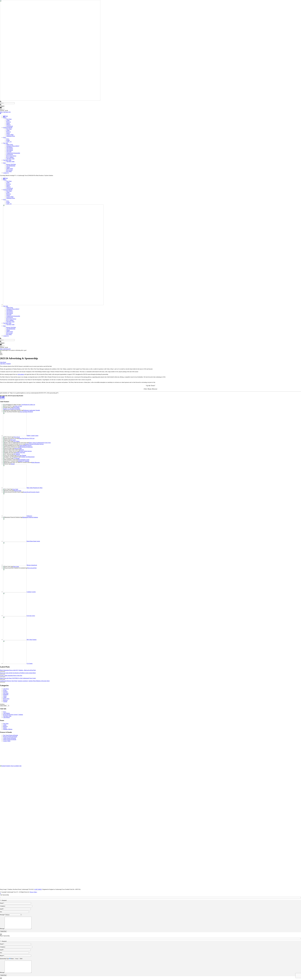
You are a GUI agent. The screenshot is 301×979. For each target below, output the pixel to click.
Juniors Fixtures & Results (9, 739)
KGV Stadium (9, 157)
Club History (9, 147)
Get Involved (9, 126)
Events (8, 140)
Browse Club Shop (11, 164)
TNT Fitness (16, 441)
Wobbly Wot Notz (20, 452)
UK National (16, 454)
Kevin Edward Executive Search (31, 492)
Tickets (8, 167)
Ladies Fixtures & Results (9, 738)
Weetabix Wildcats (7, 729)
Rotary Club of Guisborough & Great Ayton (40, 442)
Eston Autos (16, 566)
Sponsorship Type (4, 958)
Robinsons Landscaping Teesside (31, 410)
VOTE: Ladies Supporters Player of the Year (11, 675)
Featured (8, 363)
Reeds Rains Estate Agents (33, 541)
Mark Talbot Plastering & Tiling (34, 487)
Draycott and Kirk (32, 568)
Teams (4, 117)
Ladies (8, 120)
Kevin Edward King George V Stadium (13, 714)
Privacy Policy (33, 892)
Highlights (5, 694)
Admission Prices (10, 136)
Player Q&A (6, 698)
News (4, 137)
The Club (5, 143)
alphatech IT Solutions (23, 461)
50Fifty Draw (9, 144)
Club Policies (9, 150)
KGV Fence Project (11, 155)
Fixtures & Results (7, 127)
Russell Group (17, 490)
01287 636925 (38, 889)
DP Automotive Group (23, 459)
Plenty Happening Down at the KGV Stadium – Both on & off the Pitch (18, 670)
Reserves (8, 122)
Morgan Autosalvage (32, 565)
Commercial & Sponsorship (13, 153)
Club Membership (10, 165)
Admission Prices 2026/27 (12, 146)
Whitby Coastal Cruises (32, 435)
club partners (21, 374)
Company (2, 906)
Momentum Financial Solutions (30, 517)
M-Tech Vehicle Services (25, 451)
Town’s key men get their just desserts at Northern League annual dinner (18, 672)
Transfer (5, 701)
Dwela (22, 449)
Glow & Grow (18, 406)
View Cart (2, 112)
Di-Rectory (29, 516)
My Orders (9, 171)
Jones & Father (18, 448)
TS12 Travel (17, 437)
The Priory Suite (10, 158)
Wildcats (8, 124)
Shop (4, 163)
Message (2, 928)
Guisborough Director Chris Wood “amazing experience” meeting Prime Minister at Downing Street (25, 681)
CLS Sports (29, 663)
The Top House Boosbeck (26, 411)
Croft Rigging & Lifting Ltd (28, 404)
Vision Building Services (25, 445)
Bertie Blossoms (36, 462)
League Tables (9, 134)
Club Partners (9, 148)
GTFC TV (9, 141)
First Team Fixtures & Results (10, 735)
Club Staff (8, 151)
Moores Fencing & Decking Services (34, 444)
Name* (2, 903)
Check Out (8, 112)
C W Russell (16, 458)
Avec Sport (15, 489)
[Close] (1, 934)
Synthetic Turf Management (27, 456)
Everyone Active (31, 615)
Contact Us (6, 172)
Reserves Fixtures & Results (10, 736)
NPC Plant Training (31, 639)
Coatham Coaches (31, 591)
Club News (3, 363)
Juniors (8, 123)
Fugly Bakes (16, 407)
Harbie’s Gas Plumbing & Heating (11, 408)
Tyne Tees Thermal (21, 455)
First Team (9, 119)
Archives (2, 704)
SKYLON (13, 439)
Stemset (13, 464)
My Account (9, 170)
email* (2, 909)
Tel (1, 912)
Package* (2, 914)
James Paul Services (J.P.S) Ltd (26, 438)
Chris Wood (3, 362)
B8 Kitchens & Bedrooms (26, 447)
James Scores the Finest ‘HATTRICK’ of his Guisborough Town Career (18, 678)
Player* (2, 955)
